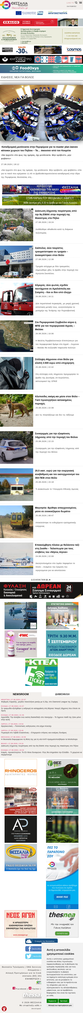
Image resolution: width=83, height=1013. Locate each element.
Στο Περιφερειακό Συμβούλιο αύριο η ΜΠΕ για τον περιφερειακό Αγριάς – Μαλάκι (55, 326)
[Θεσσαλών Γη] (41, 200)
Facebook (20, 989)
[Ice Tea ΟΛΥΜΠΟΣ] (62, 829)
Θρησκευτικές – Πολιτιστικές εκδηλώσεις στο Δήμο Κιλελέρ (26, 725)
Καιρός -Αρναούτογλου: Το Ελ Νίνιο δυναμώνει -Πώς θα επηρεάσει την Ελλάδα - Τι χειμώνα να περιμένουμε (41, 752)
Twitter (35, 989)
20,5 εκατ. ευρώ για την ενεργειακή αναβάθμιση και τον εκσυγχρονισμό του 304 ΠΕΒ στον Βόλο (57, 474)
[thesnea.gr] (62, 923)
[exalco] (41, 22)
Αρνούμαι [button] (63, 1001)
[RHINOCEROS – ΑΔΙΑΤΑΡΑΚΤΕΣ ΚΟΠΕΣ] (21, 772)
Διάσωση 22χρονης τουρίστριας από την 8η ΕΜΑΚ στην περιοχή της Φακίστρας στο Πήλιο (56, 214)
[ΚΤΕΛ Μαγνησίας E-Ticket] (41, 672)
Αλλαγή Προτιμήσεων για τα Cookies (25, 973)
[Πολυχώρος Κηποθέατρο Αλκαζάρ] (41, 59)
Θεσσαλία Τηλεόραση (13, 967)
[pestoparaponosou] (62, 876)
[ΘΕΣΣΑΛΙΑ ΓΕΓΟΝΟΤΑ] (41, 189)
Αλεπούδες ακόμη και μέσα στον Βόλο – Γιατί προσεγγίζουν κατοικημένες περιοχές (57, 400)
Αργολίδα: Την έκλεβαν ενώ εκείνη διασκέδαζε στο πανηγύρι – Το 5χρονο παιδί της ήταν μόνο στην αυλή (41, 717)
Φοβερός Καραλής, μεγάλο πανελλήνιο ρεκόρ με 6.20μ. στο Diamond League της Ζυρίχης (39, 701)
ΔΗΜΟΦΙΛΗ (62, 694)
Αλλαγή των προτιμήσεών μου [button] (60, 1005)
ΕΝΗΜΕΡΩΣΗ (32, 979)
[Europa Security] (41, 590)
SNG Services (33, 967)
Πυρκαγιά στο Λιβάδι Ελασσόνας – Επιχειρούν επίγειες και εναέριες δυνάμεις (34, 732)
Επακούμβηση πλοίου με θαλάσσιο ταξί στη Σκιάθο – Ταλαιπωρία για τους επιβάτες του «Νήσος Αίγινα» (57, 548)
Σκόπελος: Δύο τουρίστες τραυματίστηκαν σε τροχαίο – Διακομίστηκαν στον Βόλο (51, 252)
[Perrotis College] (62, 800)
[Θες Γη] (62, 772)
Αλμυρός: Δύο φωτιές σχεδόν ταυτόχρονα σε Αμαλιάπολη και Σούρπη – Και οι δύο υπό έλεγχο (53, 289)
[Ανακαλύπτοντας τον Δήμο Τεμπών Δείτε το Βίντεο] (21, 615)
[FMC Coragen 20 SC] (21, 644)
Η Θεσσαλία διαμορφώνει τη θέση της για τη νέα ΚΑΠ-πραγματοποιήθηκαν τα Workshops (39, 738)
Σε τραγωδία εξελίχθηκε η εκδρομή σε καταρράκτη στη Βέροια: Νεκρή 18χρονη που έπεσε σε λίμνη (40, 708)
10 (47, 580)
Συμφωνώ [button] (52, 1001)
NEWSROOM (21, 694)
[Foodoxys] (41, 69)
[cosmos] (41, 50)
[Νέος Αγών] (21, 923)
